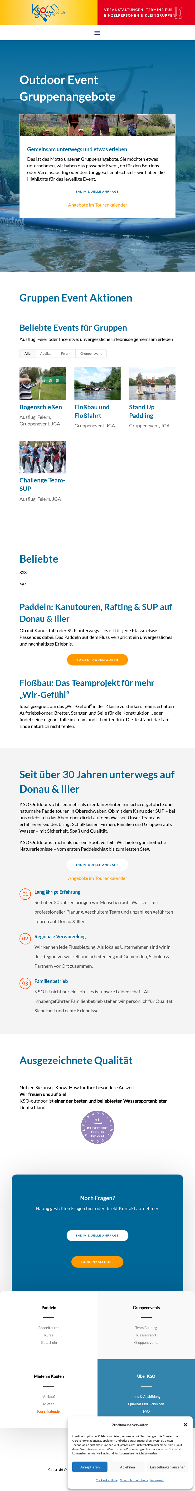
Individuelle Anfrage (97, 191)
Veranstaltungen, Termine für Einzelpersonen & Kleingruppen (140, 12)
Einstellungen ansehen (167, 1467)
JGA (55, 423)
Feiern (66, 353)
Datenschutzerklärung (134, 1480)
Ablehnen (127, 1467)
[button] (185, 1424)
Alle (27, 353)
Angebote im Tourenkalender (97, 205)
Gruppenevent (91, 353)
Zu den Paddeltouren (97, 659)
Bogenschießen (41, 407)
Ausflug (45, 353)
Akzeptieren (90, 1467)
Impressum (157, 1480)
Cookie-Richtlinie (106, 1480)
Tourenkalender (97, 1262)
